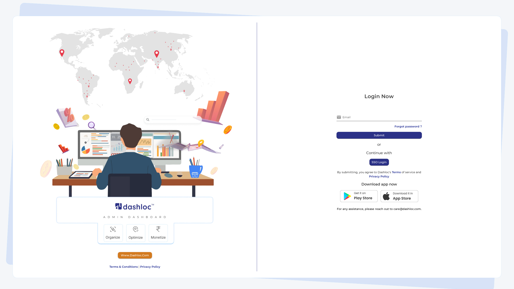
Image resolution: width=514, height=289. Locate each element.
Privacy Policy (150, 267)
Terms (397, 172)
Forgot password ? (408, 126)
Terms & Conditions (123, 267)
